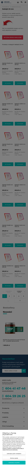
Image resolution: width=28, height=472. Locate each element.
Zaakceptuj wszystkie (14, 462)
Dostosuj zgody (14, 458)
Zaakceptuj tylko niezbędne (14, 453)
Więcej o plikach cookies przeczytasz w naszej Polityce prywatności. (13, 449)
